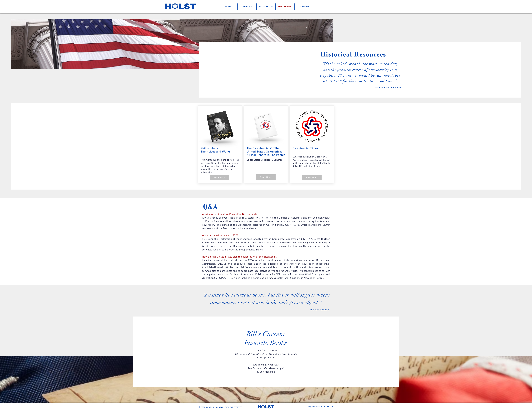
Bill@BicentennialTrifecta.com (320, 407)
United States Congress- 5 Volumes (264, 159)
